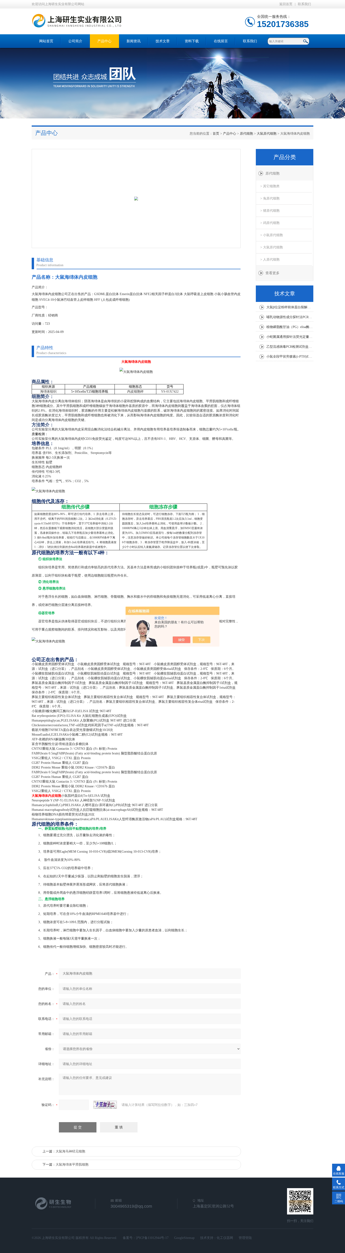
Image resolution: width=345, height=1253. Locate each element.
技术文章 (163, 41)
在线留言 (221, 41)
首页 (216, 133)
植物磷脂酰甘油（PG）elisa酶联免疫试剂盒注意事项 (289, 327)
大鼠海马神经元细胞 (70, 1151)
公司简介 (75, 41)
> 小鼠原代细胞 (271, 235)
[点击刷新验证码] (105, 1105)
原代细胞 (246, 133)
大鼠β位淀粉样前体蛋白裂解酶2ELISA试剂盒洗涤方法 (289, 307)
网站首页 (46, 41)
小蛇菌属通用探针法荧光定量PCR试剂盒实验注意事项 (289, 337)
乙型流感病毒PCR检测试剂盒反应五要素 (289, 346)
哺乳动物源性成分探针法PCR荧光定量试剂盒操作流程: (289, 317)
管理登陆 (245, 1238)
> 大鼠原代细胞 (271, 247)
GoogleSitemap (184, 1238)
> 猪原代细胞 (270, 210)
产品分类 (284, 157)
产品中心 (104, 41)
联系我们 (304, 4)
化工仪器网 (225, 1238)
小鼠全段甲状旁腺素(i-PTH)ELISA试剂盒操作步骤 (289, 356)
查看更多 (272, 273)
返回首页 (285, 4)
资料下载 (192, 41)
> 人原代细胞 (270, 259)
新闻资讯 (133, 41)
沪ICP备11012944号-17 (152, 1238)
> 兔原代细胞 (270, 198)
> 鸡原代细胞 (270, 223)
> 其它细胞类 (270, 186)
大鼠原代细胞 (266, 133)
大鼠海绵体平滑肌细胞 (72, 1164)
